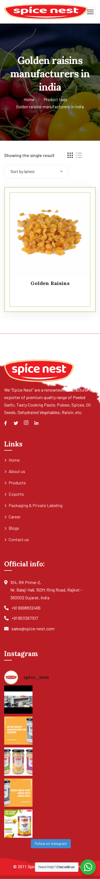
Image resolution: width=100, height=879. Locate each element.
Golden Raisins (50, 283)
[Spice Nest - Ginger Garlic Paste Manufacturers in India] (46, 11)
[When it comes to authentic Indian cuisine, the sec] (18, 730)
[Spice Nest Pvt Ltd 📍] (18, 699)
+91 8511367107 (24, 618)
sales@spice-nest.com (32, 628)
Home (29, 99)
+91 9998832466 (26, 607)
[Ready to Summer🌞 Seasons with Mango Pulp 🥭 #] (18, 823)
